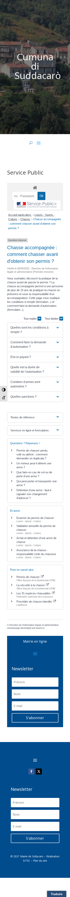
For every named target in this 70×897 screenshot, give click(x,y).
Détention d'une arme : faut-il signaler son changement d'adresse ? (33, 494)
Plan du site (40, 860)
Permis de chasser (28, 577)
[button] (35, 330)
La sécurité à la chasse (30, 585)
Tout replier (31, 318)
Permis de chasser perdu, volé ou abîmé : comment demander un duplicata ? (32, 454)
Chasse (25, 219)
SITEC (26, 860)
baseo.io (40, 628)
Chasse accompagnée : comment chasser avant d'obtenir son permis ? (34, 224)
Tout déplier (52, 318)
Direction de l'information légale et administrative (34, 625)
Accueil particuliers (20, 214)
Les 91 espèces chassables (33, 593)
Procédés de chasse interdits (34, 601)
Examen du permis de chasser (35, 517)
